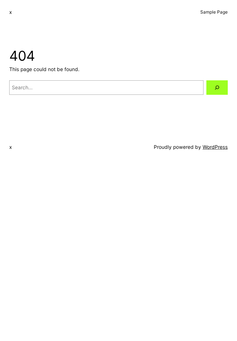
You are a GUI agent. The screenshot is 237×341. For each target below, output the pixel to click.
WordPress (215, 147)
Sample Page (214, 12)
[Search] (217, 87)
